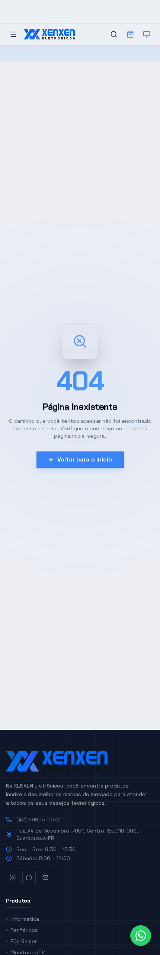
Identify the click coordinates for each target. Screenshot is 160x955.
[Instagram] (12, 877)
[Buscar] (113, 34)
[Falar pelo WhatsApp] (140, 935)
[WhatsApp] (29, 877)
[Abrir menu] (13, 34)
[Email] (45, 877)
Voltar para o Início (84, 459)
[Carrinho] (130, 34)
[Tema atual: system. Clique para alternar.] (146, 34)
